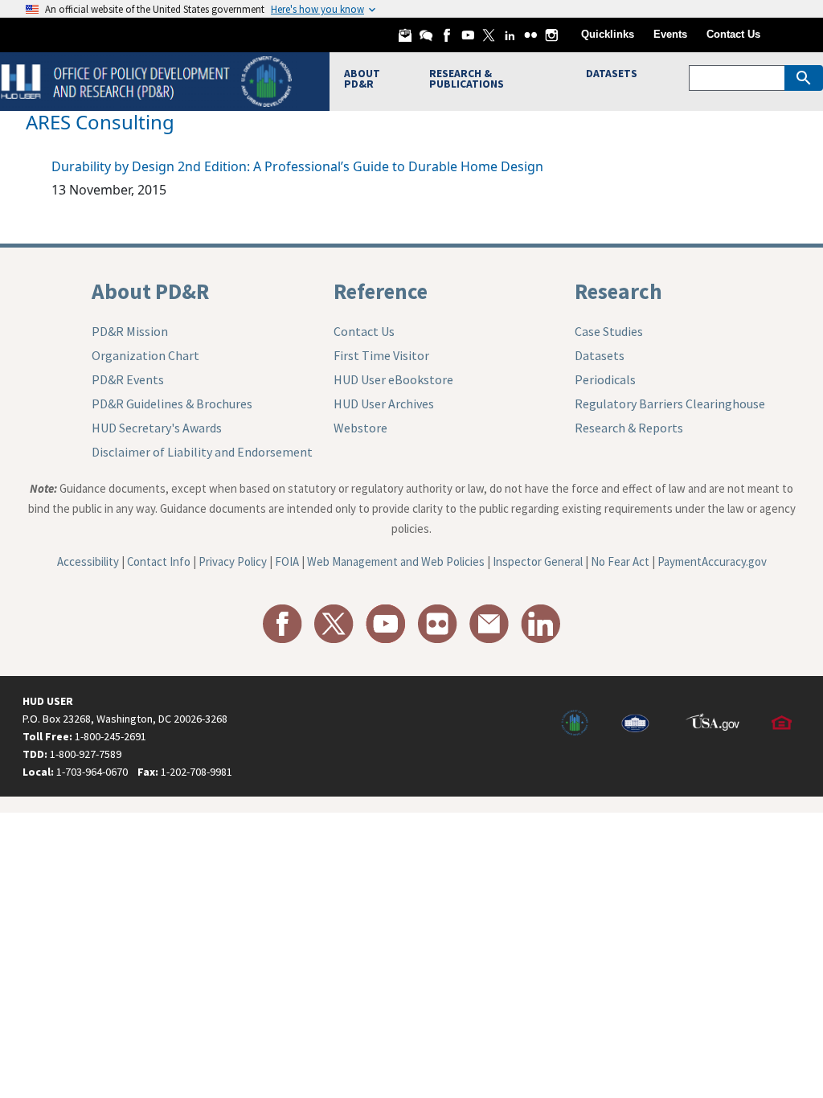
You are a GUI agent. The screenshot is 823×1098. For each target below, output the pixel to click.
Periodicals (605, 379)
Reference (381, 291)
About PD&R (150, 291)
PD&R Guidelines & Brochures (172, 403)
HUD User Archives (384, 403)
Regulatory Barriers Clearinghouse (670, 403)
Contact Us (733, 34)
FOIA (287, 561)
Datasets (599, 355)
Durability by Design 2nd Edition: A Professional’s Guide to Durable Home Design (297, 166)
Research (618, 291)
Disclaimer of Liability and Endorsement (202, 452)
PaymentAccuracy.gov (712, 561)
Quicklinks (607, 34)
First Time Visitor (381, 355)
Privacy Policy (233, 561)
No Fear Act (620, 561)
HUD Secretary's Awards (157, 428)
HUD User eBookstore (393, 379)
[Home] (148, 80)
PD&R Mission (130, 331)
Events (670, 34)
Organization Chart (145, 355)
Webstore (360, 428)
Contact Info (158, 561)
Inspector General (538, 561)
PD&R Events (128, 379)
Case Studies (609, 331)
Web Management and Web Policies (396, 561)
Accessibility (88, 561)
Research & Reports (629, 428)
